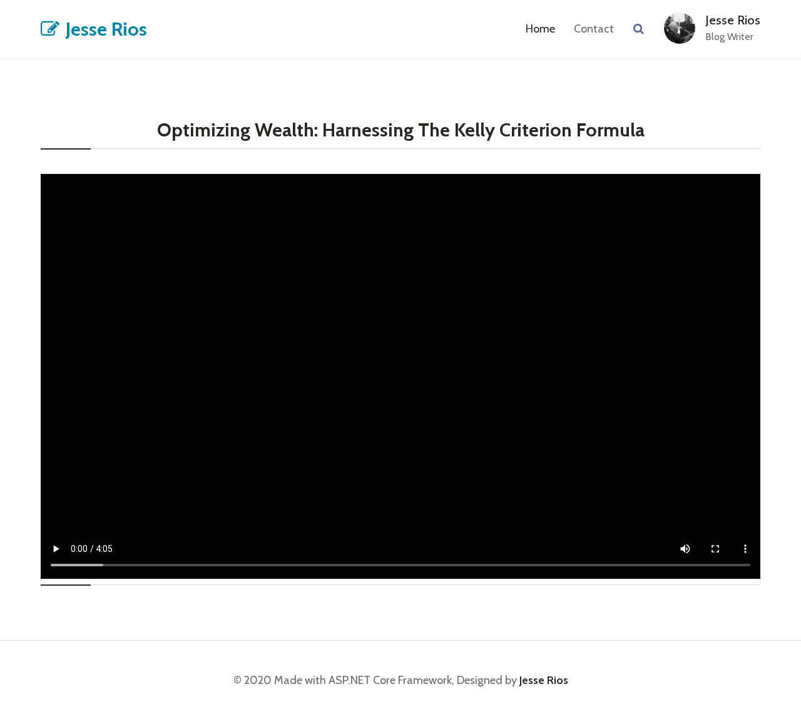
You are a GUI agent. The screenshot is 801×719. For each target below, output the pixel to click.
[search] (638, 29)
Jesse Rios (106, 29)
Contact (594, 29)
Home (540, 29)
